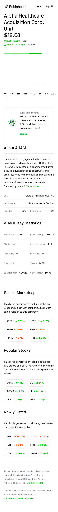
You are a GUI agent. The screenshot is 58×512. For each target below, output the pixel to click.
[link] (38, 6)
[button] (5, 95)
